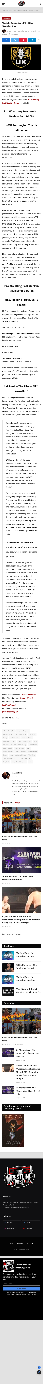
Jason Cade (33, 745)
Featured (6, 18)
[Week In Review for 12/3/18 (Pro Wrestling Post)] (21, 57)
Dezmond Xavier (9, 741)
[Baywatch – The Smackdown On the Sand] (21, 820)
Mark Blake (12, 31)
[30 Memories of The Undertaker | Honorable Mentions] (21, 860)
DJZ (19, 741)
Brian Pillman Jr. (20, 734)
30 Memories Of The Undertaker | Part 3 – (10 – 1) (28, 1090)
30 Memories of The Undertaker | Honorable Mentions (28, 1053)
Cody (5, 738)
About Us (29, 1243)
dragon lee (27, 741)
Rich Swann (32, 752)
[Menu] (3, 3)
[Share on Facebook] (6, 40)
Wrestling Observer (19, 762)
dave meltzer (27, 738)
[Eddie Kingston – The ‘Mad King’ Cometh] (8, 967)
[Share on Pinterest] (23, 40)
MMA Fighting (8, 752)
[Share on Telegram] (32, 40)
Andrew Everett (23, 731)
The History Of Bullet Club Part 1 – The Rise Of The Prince (28, 992)
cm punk (32, 734)
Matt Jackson (19, 748)
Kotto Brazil (7, 748)
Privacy (20, 1243)
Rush (5, 755)
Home (5, 10)
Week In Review (13, 103)
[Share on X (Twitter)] (15, 40)
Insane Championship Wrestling (14, 745)
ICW (35, 741)
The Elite (31, 755)
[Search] (39, 3)
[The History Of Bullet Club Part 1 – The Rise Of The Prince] (8, 991)
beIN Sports (7, 734)
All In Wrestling (8, 731)
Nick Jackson (21, 752)
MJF (28, 748)
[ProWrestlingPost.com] (21, 3)
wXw (30, 762)
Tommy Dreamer (24, 758)
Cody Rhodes (14, 738)
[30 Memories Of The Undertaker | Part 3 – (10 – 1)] (8, 1090)
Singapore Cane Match (18, 755)
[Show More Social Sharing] (39, 40)
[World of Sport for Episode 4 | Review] (8, 955)
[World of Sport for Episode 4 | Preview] (8, 979)
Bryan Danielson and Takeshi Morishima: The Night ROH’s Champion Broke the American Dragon (21, 919)
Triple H (6, 762)
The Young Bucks (9, 758)
